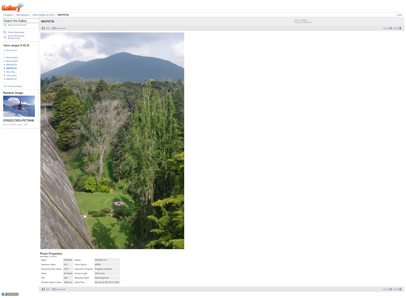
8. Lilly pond (10, 75)
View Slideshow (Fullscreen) (16, 37)
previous (61, 28)
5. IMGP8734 (10, 64)
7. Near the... (10, 72)
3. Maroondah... (12, 57)
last (395, 28)
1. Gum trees (10, 50)
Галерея (8, 15)
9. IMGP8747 (10, 79)
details (53, 256)
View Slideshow (16, 32)
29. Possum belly (13, 86)
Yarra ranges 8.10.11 (43, 15)
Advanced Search (17, 25)
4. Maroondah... (12, 61)
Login (399, 15)
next (385, 28)
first (48, 28)
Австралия (22, 15)
